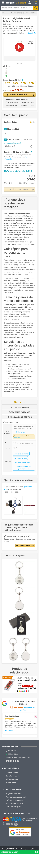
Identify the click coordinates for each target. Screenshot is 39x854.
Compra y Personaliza (19, 94)
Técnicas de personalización (17, 797)
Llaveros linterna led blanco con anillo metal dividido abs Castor (26, 680)
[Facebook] (14, 761)
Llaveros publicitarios (21, 454)
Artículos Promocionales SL (24, 849)
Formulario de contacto (14, 803)
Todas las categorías (13, 807)
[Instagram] (18, 761)
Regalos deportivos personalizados (24, 468)
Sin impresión (10, 146)
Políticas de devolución (14, 800)
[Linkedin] (11, 761)
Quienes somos (12, 773)
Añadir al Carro (19, 189)
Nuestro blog (11, 782)
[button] (22, 80)
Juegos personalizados (22, 462)
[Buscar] (35, 8)
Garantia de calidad (13, 776)
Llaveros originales (20, 458)
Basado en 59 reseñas (22, 834)
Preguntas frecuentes (14, 794)
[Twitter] (7, 761)
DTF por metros (12, 779)
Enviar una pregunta (25, 545)
